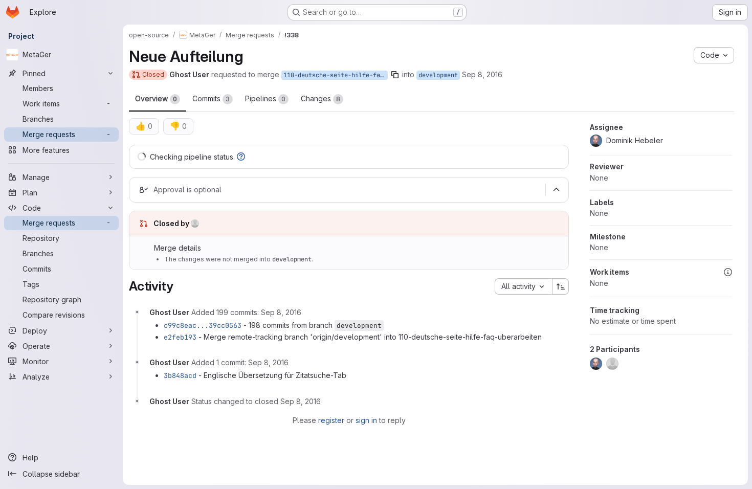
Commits (211, 98)
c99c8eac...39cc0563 (202, 325)
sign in (366, 420)
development (438, 75)
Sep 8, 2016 (482, 74)
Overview (156, 98)
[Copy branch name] (395, 75)
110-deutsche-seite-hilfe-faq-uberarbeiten (335, 75)
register (331, 420)
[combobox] (523, 286)
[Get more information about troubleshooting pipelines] (241, 156)
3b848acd (180, 375)
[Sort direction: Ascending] (560, 286)
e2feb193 (180, 337)
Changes (320, 98)
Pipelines (265, 98)
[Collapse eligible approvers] (556, 190)
